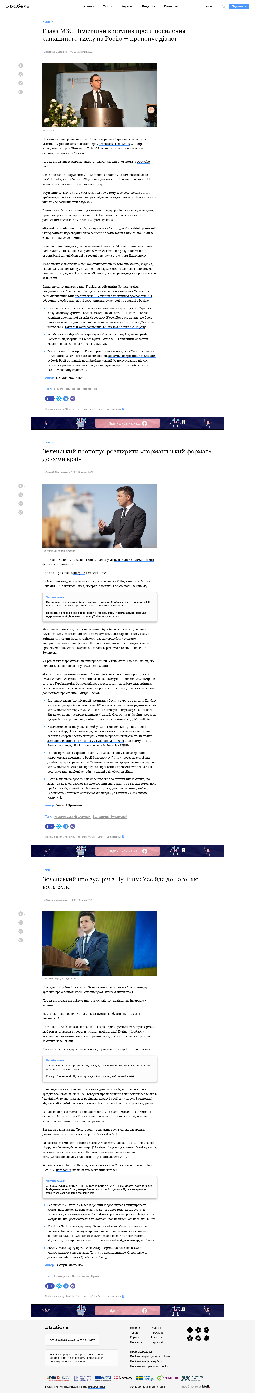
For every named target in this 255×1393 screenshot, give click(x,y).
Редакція (156, 1327)
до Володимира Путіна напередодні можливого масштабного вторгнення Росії (99, 1189)
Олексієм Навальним (114, 143)
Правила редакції (141, 1351)
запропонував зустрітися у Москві (91, 1240)
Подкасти (148, 6)
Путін (95, 1276)
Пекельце (171, 6)
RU (211, 6)
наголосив (63, 1170)
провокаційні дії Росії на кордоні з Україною (96, 139)
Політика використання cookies (150, 1366)
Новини (88, 6)
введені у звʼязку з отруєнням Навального (116, 255)
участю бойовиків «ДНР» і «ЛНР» (126, 719)
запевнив (137, 688)
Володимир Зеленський (110, 816)
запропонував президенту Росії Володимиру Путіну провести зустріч (96, 757)
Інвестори (157, 1332)
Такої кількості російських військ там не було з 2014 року (105, 326)
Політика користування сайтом (150, 1356)
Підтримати (238, 6)
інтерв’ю (79, 572)
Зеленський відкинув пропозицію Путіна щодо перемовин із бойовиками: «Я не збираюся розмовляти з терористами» (99, 1067)
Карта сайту (158, 1342)
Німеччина (62, 388)
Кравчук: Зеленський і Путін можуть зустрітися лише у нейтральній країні (90, 1076)
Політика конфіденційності (147, 1361)
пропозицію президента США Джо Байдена (86, 215)
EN (207, 6)
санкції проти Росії (85, 388)
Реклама (156, 1337)
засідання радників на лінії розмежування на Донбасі (85, 740)
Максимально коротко (96, 614)
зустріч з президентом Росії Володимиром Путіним (79, 992)
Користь (127, 6)
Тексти (107, 6)
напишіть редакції (96, 1387)
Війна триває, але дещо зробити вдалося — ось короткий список (98, 604)
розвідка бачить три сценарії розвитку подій (95, 334)
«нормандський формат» (72, 816)
